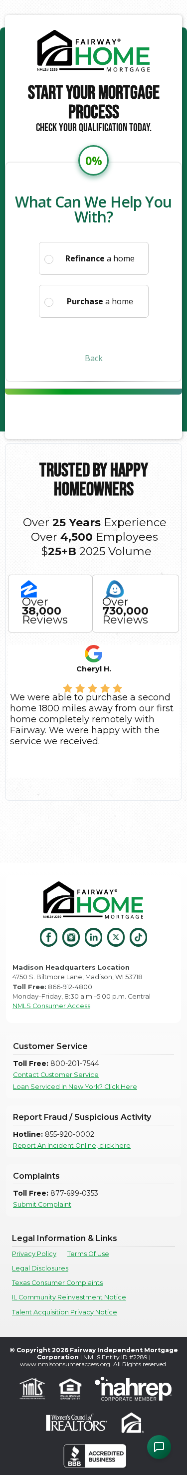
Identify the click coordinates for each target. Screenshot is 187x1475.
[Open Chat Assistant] (159, 1447)
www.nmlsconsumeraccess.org (65, 1364)
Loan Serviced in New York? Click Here (75, 1086)
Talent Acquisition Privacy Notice (64, 1312)
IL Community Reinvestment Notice (69, 1297)
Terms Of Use (88, 1254)
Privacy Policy (34, 1254)
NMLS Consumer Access (51, 1006)
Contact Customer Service (56, 1074)
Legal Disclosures (40, 1268)
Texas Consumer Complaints (57, 1282)
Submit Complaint (42, 1204)
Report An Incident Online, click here (72, 1145)
